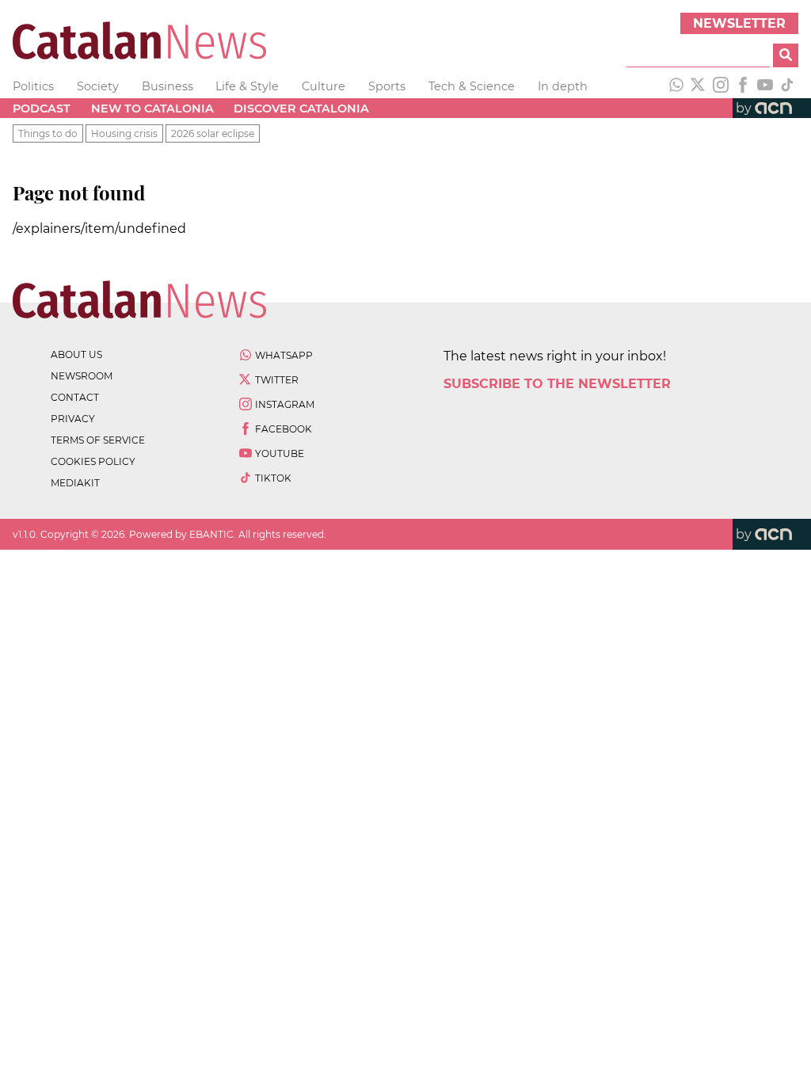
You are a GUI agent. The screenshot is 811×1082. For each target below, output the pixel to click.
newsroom (81, 376)
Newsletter (739, 23)
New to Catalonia (152, 108)
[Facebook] (743, 86)
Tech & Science (471, 86)
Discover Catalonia (301, 108)
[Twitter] (698, 86)
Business (167, 86)
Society (98, 86)
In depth (563, 86)
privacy (73, 419)
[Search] (785, 55)
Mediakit (75, 483)
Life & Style (247, 86)
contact (75, 397)
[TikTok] (787, 86)
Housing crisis (124, 133)
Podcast (41, 108)
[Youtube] (765, 86)
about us (76, 354)
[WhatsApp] (676, 86)
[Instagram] (721, 86)
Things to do (48, 133)
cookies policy (93, 461)
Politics (33, 86)
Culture (323, 86)
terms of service (98, 440)
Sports (387, 86)
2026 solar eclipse (212, 133)
